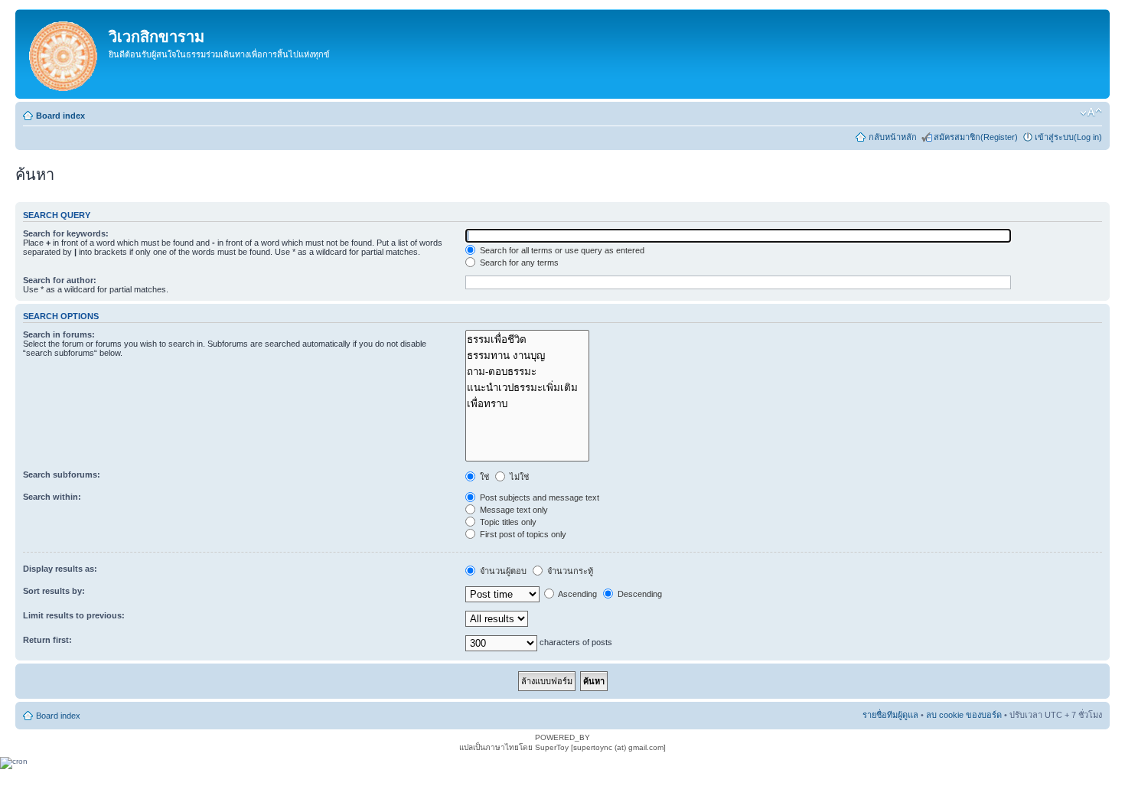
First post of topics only (522, 534)
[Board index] (64, 54)
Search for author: (59, 280)
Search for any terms (518, 262)
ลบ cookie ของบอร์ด (964, 714)
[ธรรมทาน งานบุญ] (527, 355)
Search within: (52, 496)
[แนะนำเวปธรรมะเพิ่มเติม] (527, 388)
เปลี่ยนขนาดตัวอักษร (1091, 112)
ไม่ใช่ (518, 476)
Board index (60, 115)
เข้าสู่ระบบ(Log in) (1068, 137)
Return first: (47, 639)
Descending (638, 593)
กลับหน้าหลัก (893, 137)
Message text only (513, 509)
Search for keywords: (66, 233)
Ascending (576, 593)
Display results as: (60, 568)
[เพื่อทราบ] (527, 404)
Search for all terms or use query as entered (561, 250)
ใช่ (483, 476)
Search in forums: (59, 334)
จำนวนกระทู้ (569, 571)
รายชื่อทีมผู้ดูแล (890, 714)
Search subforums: (61, 474)
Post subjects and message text (538, 497)
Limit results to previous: (74, 615)
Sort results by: (54, 590)
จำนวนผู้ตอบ (502, 571)
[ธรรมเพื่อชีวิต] (527, 339)
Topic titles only (507, 522)
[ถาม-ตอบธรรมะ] (527, 372)
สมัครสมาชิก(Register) (976, 137)
